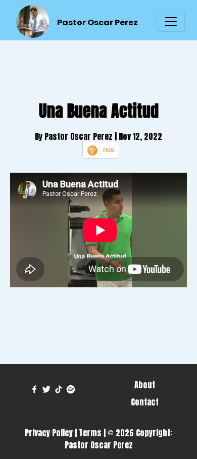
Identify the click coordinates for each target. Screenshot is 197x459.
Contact (145, 402)
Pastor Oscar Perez (97, 22)
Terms (90, 433)
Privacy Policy (49, 433)
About (144, 385)
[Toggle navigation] (171, 22)
